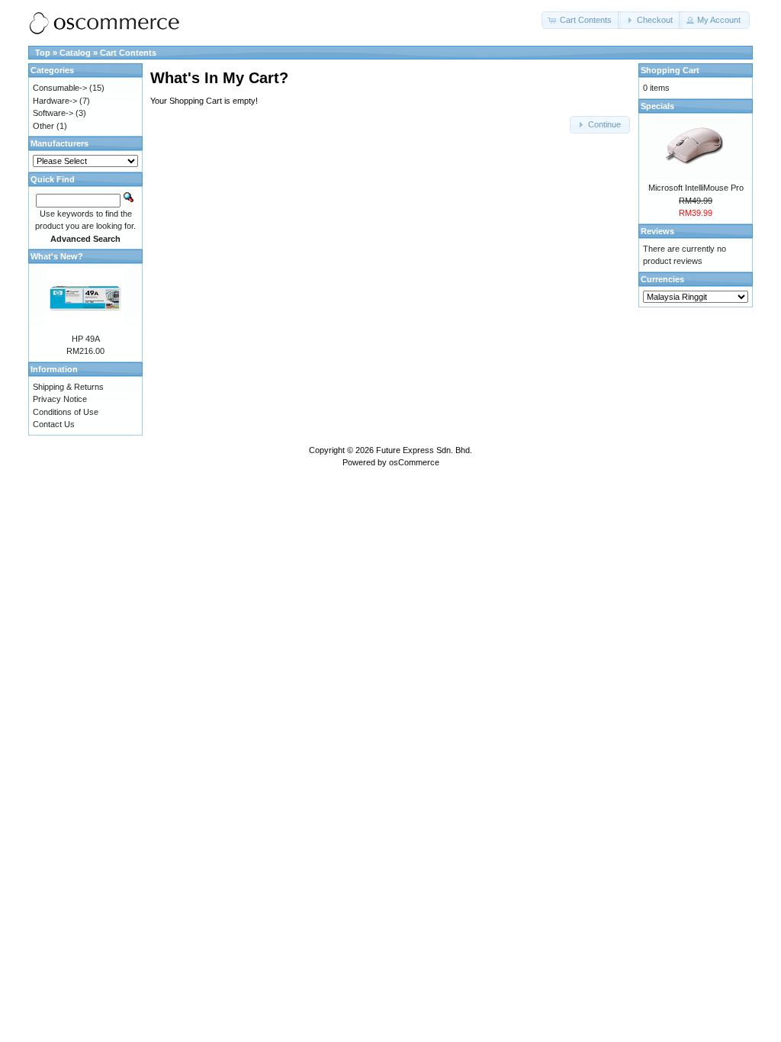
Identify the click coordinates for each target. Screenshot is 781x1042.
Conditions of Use (65, 411)
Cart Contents (128, 52)
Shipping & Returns (68, 386)
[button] (581, 20)
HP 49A (86, 338)
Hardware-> (55, 100)
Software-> (53, 112)
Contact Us (54, 424)
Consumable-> (60, 87)
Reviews (657, 231)
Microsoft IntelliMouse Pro (696, 187)
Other (43, 125)
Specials (657, 106)
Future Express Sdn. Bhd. (424, 450)
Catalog (75, 52)
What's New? (57, 256)
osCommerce (414, 462)
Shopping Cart (670, 70)
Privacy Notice (60, 399)
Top (42, 52)
